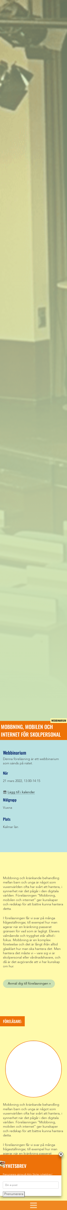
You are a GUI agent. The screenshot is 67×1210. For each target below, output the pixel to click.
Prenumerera (13, 1194)
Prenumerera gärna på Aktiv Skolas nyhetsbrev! (27, 1174)
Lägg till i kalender (21, 792)
